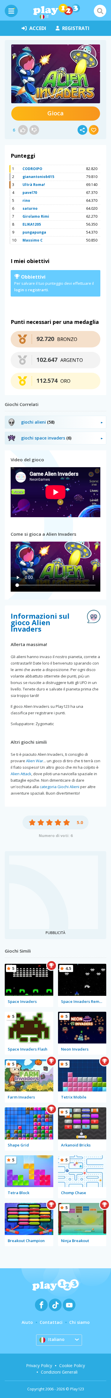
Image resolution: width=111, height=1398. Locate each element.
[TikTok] (55, 1305)
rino (26, 200)
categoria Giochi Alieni (59, 786)
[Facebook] (41, 1305)
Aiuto (27, 1322)
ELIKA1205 (31, 224)
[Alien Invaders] (55, 73)
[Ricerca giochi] (100, 11)
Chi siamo (79, 1322)
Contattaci (51, 1322)
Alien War (34, 760)
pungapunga (34, 232)
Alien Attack (21, 773)
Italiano (56, 1339)
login (19, 289)
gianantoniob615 (38, 176)
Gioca (55, 113)
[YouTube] (69, 1305)
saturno (30, 208)
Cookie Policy (72, 1365)
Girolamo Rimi (35, 216)
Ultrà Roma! (33, 184)
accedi (37, 28)
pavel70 (29, 192)
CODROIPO (32, 168)
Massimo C (32, 240)
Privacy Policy (39, 1365)
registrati (75, 28)
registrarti (38, 289)
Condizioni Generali (59, 1372)
